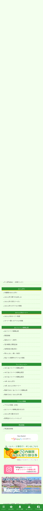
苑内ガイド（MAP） (11, 340)
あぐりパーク (29, 509)
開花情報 (7, 335)
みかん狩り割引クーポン (12, 301)
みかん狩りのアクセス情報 (13, 306)
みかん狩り (11, 509)
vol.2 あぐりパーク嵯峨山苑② (14, 372)
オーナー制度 (20, 509)
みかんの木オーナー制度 (12, 316)
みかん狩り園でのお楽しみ (13, 297)
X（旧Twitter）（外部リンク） (14, 282)
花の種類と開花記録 (10, 344)
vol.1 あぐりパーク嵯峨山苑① (14, 368)
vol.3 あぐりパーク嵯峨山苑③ (14, 377)
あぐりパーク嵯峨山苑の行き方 (14, 409)
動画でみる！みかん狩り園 (13, 394)
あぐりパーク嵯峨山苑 (11, 331)
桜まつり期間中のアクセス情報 (14, 358)
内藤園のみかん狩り (10, 292)
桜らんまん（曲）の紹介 (12, 353)
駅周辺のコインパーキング (13, 418)
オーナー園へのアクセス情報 (13, 321)
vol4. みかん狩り (9, 381)
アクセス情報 (38, 509)
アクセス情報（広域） (11, 405)
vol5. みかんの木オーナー (12, 386)
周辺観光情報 (8, 429)
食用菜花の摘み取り (10, 349)
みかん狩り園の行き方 (11, 414)
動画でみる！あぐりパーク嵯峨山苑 (15, 390)
